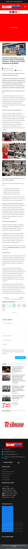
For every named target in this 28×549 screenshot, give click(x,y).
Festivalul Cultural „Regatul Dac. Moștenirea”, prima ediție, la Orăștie (18, 397)
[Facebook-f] (10, 12)
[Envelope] (16, 12)
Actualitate (14, 27)
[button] (25, 6)
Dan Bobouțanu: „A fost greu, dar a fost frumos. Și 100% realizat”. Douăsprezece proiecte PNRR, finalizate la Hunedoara (18, 389)
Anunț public (15, 403)
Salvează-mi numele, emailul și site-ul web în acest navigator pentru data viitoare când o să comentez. (13, 351)
